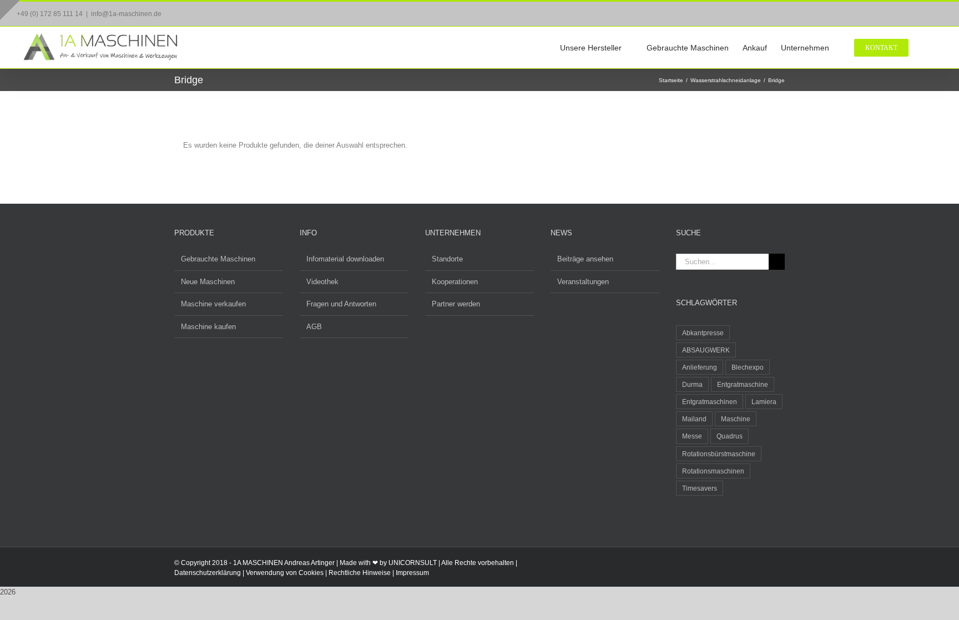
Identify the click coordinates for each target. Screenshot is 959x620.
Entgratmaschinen (709, 401)
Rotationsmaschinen (713, 471)
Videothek (322, 282)
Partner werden (456, 304)
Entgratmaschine (742, 384)
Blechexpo (747, 367)
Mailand (694, 418)
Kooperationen (455, 282)
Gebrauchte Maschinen (218, 259)
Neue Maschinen (208, 282)
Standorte (447, 259)
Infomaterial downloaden (345, 259)
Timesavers (699, 488)
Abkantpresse (703, 332)
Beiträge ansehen (585, 259)
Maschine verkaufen (213, 304)
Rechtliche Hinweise (360, 573)
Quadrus (729, 436)
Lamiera (763, 401)
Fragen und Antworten (341, 304)
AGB (314, 326)
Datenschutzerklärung (207, 573)
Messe (692, 436)
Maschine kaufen (208, 326)
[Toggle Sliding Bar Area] (10, 10)
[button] (925, 47)
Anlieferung (699, 367)
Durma (692, 384)
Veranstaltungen (583, 282)
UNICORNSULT (412, 563)
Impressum (412, 573)
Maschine (735, 418)
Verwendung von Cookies (285, 573)
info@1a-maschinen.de (126, 14)
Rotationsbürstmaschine (718, 453)
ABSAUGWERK (706, 350)
